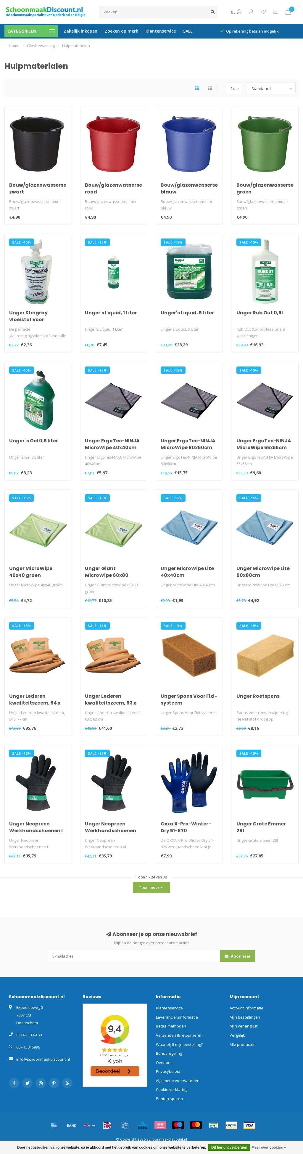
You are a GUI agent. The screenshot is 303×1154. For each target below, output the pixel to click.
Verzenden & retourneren (179, 1035)
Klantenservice (161, 31)
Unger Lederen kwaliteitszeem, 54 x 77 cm (34, 703)
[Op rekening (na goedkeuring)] (124, 1125)
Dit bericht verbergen (229, 1147)
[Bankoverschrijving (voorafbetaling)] (71, 1125)
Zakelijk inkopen (80, 31)
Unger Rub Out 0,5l (259, 312)
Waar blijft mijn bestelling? (179, 1044)
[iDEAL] (107, 1125)
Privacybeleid (168, 1071)
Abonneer (240, 956)
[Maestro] (178, 1125)
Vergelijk (237, 1035)
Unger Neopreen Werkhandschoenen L (36, 827)
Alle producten (243, 1044)
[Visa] (249, 1125)
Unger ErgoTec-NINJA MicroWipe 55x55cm (263, 444)
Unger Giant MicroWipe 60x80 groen (106, 575)
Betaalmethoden (171, 1026)
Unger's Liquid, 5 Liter (187, 312)
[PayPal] (231, 1125)
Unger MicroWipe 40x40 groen (30, 572)
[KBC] (142, 1125)
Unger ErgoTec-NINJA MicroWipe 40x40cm (112, 444)
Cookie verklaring (171, 1089)
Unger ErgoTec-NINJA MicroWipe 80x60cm (188, 444)
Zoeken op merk (121, 31)
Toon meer (149, 887)
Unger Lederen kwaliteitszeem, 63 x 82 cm (110, 703)
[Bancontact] (213, 1125)
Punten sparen (169, 1098)
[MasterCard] (195, 1125)
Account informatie (246, 1008)
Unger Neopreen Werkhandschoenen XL (110, 830)
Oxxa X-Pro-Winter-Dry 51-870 (186, 827)
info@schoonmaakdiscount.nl (43, 1059)
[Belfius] (89, 1125)
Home (14, 45)
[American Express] (53, 1125)
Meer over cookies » (269, 1147)
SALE (188, 31)
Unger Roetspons (258, 696)
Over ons (164, 1062)
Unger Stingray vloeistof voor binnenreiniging (29, 319)
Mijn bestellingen (245, 1017)
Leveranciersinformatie (177, 1017)
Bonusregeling (169, 1053)
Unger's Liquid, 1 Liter (111, 312)
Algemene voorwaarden (177, 1080)
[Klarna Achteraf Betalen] (160, 1125)
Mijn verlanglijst (243, 1026)
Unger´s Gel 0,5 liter (33, 440)
